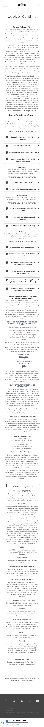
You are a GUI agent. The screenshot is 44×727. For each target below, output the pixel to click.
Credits (38, 712)
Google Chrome (23, 354)
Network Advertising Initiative (15, 393)
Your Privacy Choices (17, 721)
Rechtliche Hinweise (9, 712)
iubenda (7, 678)
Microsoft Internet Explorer (23, 361)
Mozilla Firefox (23, 356)
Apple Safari (24, 359)
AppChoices (15, 411)
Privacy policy (21, 712)
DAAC (23, 395)
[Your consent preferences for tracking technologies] (4, 723)
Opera (24, 368)
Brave (24, 365)
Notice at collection (11, 724)
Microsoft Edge (23, 363)
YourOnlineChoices (27, 391)
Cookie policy (30, 712)
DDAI (33, 395)
